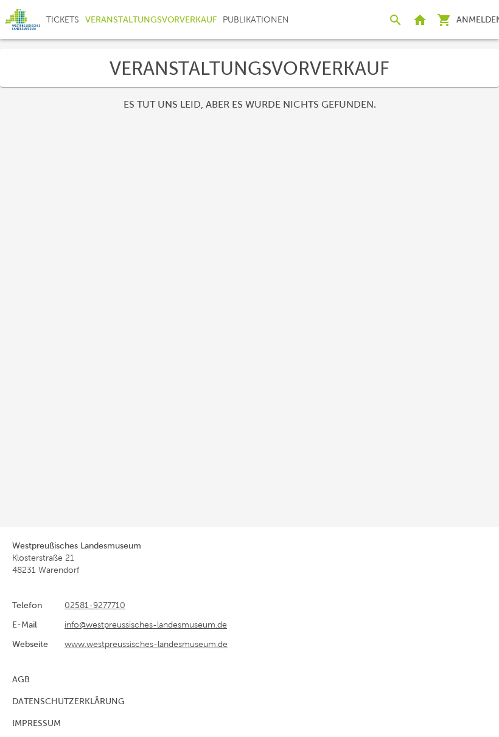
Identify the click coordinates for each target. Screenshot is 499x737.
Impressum (36, 723)
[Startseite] (22, 19)
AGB (21, 679)
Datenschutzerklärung (68, 701)
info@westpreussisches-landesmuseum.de (146, 624)
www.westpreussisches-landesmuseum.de (146, 644)
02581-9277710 (95, 605)
